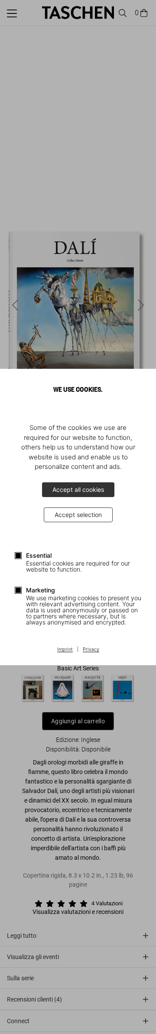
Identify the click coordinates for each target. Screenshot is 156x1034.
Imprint (65, 649)
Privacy (91, 649)
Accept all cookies (78, 489)
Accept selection (78, 514)
